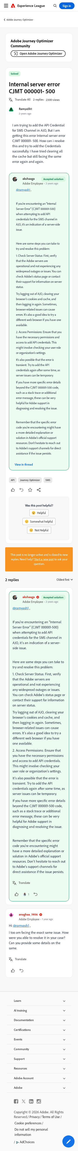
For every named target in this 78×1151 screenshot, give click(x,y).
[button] (23, 100)
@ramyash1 (23, 190)
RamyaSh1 (25, 109)
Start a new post (44, 559)
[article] (39, 746)
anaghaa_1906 (28, 914)
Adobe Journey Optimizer (19, 19)
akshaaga (29, 178)
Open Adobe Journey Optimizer (41, 53)
